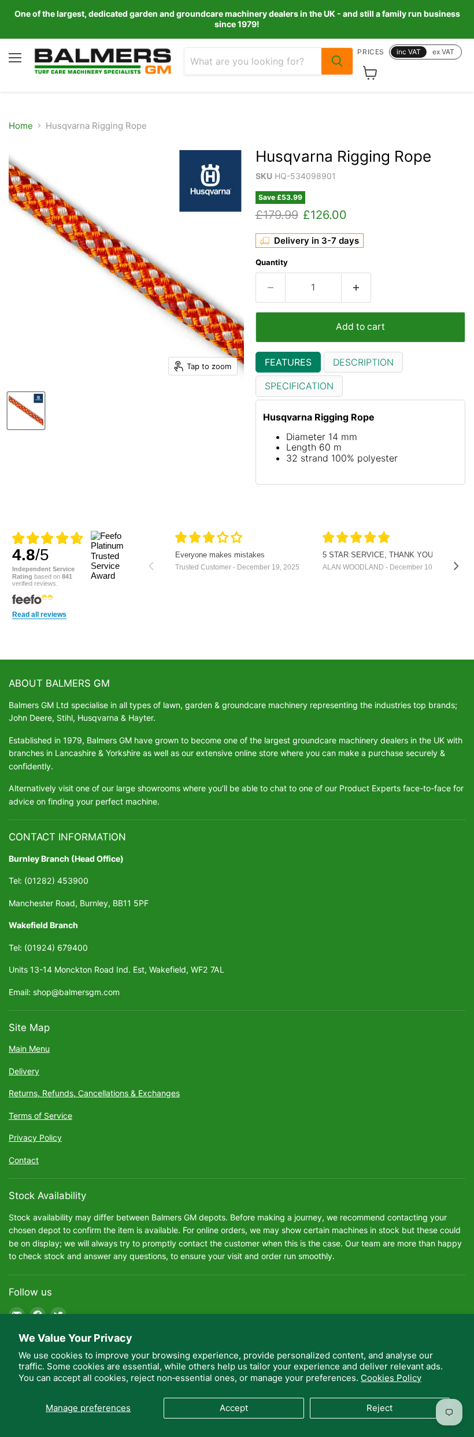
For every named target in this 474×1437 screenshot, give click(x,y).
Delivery (24, 1071)
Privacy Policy (35, 1137)
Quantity (271, 262)
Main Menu (29, 1048)
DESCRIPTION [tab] (363, 362)
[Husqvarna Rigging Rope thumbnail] (26, 410)
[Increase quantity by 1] (356, 288)
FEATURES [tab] (288, 362)
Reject (379, 1407)
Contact (24, 1160)
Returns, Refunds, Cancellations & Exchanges (94, 1093)
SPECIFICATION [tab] (299, 386)
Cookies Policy (391, 1377)
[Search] (337, 61)
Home (21, 126)
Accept (234, 1407)
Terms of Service (40, 1115)
